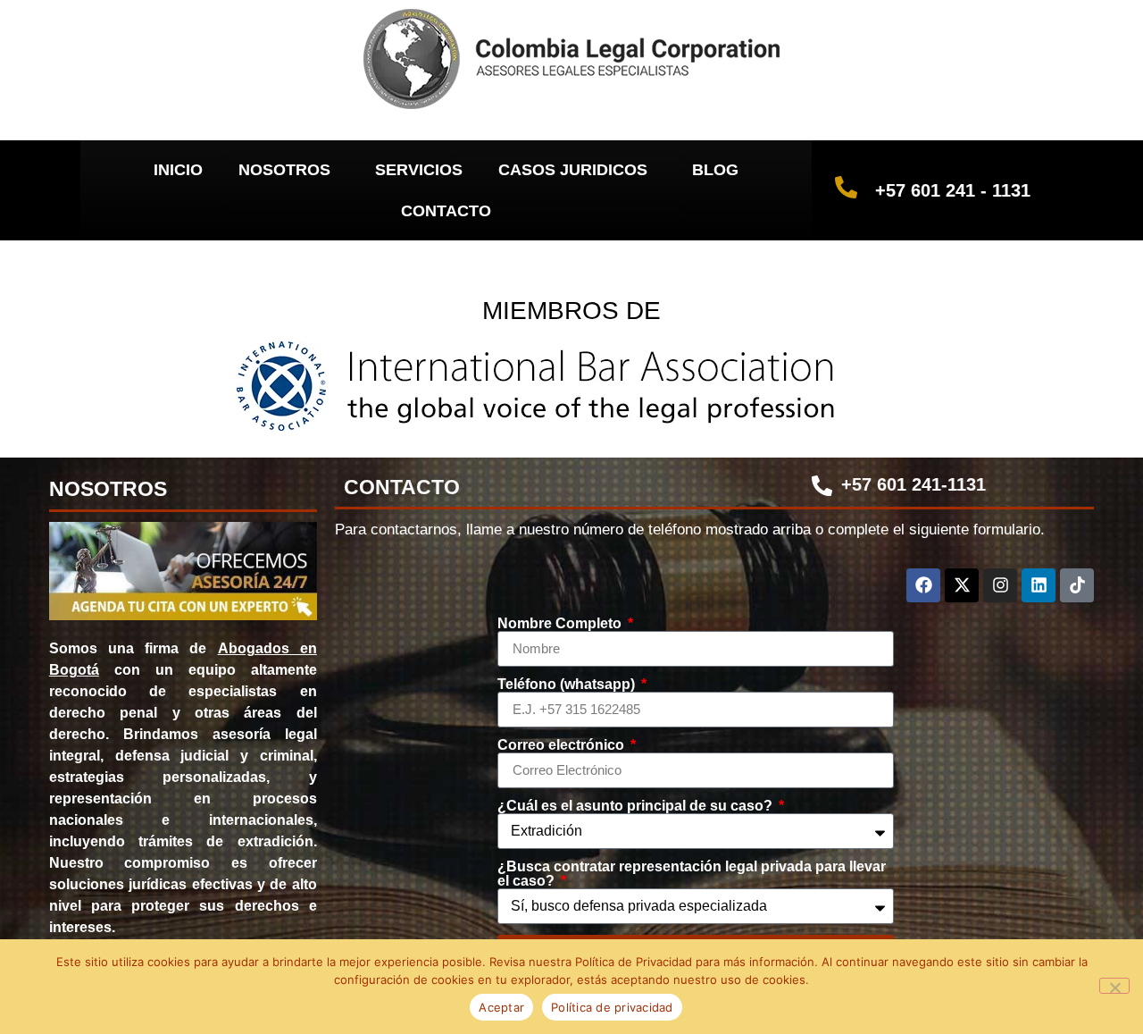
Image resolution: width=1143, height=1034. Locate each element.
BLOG (715, 170)
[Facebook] (923, 585)
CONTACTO (446, 211)
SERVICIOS (419, 170)
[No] (1114, 986)
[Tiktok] (1077, 585)
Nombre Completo (561, 624)
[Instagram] (1000, 585)
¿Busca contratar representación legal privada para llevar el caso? (691, 874)
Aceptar (501, 1007)
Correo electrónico (562, 745)
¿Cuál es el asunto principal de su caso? (636, 806)
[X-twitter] (962, 585)
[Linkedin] (1038, 585)
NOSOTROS (284, 170)
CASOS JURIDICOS (572, 170)
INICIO (178, 170)
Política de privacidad (612, 1007)
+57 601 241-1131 (913, 484)
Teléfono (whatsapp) (567, 684)
